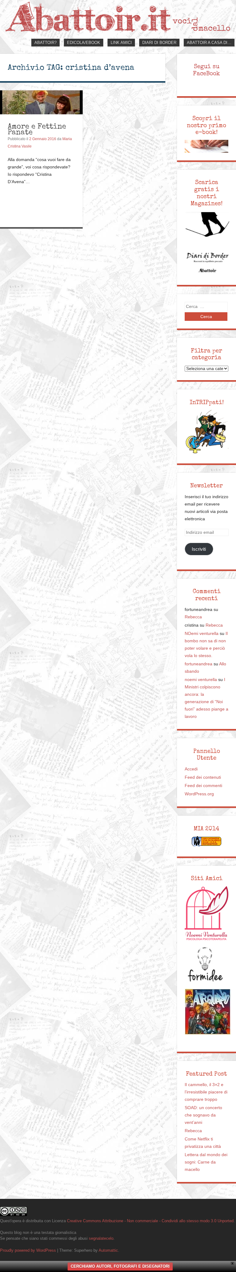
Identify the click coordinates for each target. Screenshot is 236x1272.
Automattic (108, 1250)
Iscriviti (199, 549)
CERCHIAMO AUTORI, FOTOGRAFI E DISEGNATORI (120, 1266)
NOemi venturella (201, 633)
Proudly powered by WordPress (28, 1250)
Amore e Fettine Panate (37, 129)
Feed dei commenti (203, 785)
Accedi (191, 769)
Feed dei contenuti (203, 777)
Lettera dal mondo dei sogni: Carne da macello (206, 1162)
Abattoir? (45, 42)
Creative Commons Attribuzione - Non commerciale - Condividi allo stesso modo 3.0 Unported (150, 1221)
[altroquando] (208, 1012)
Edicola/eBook (83, 42)
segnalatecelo (101, 1238)
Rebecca (193, 617)
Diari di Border (159, 42)
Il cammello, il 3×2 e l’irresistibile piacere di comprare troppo (206, 1092)
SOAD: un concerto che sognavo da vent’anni (203, 1115)
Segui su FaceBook (206, 70)
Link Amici (121, 42)
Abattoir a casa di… (209, 42)
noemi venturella (201, 679)
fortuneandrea (198, 664)
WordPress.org (199, 794)
